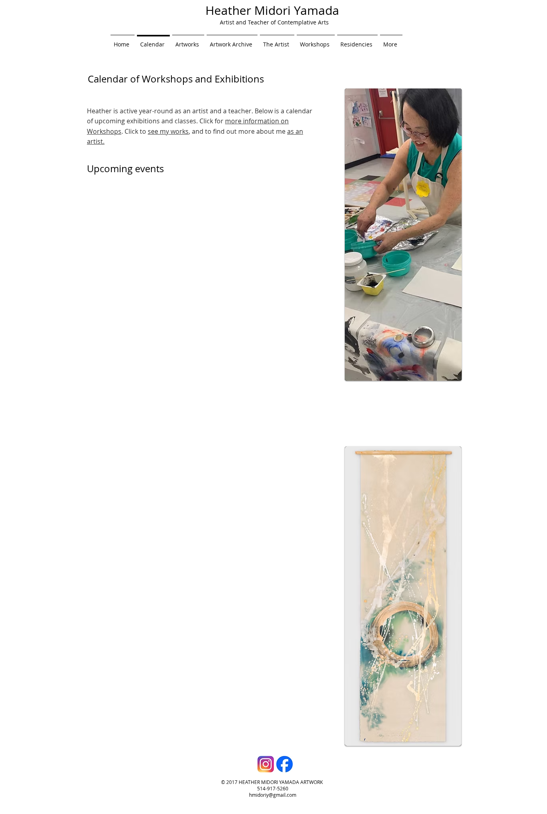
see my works (168, 131)
